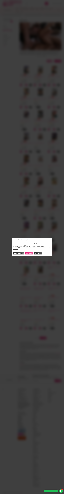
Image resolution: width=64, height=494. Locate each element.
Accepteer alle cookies (19, 253)
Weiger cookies (38, 253)
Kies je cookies (29, 253)
